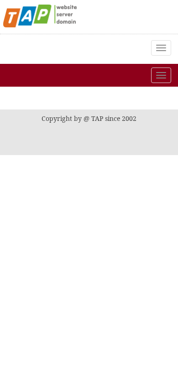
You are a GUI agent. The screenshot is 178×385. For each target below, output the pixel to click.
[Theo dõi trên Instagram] (99, 98)
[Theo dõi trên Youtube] (121, 98)
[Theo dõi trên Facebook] (54, 98)
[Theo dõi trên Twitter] (77, 98)
